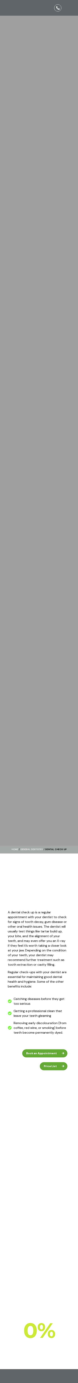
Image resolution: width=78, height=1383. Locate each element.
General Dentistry (31, 849)
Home (15, 849)
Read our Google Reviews (20, 1289)
